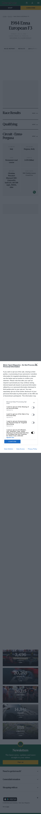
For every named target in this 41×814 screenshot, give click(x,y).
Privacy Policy (32, 449)
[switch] (33, 407)
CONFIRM (12, 441)
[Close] (37, 365)
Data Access (20, 449)
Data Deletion (8, 449)
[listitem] (20, 402)
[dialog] (20, 407)
